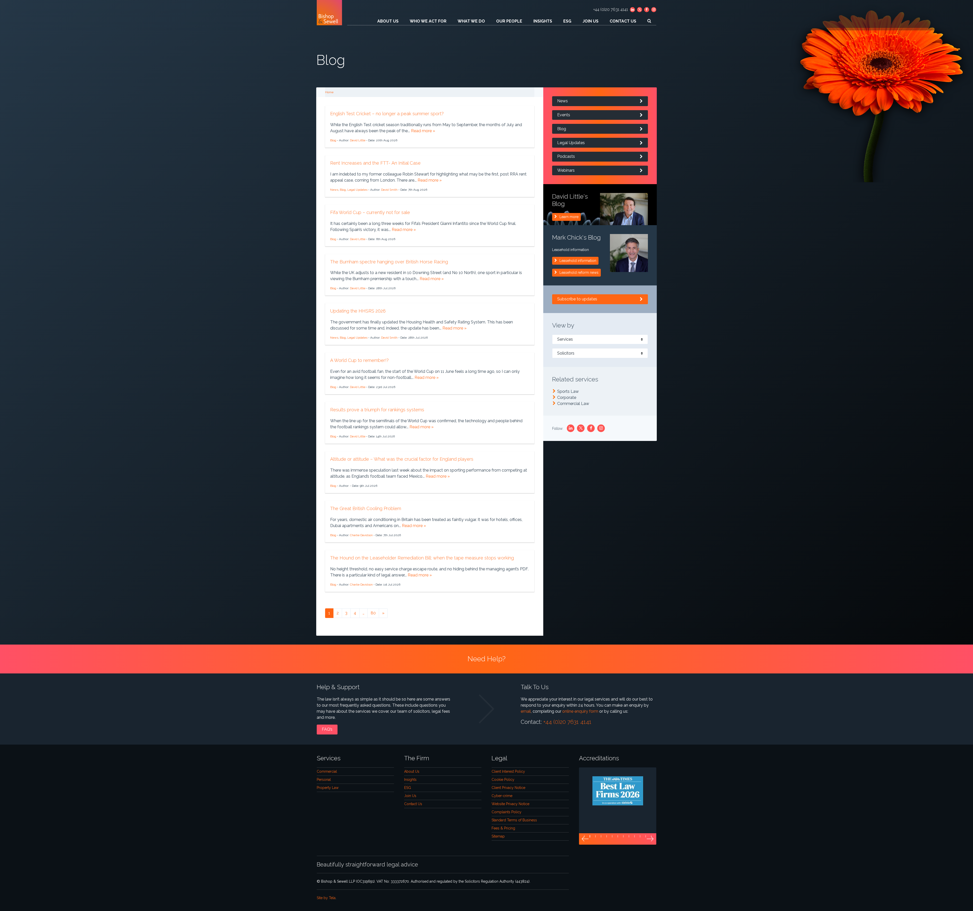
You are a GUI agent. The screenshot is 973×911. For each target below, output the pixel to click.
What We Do (471, 21)
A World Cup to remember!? (359, 360)
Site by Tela (326, 898)
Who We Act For (428, 21)
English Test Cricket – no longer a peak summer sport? (387, 113)
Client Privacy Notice (508, 788)
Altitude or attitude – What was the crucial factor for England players (401, 459)
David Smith (389, 189)
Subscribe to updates (577, 299)
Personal (324, 780)
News (334, 189)
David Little (357, 140)
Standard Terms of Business (514, 820)
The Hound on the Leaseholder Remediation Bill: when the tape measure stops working (422, 557)
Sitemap (498, 836)
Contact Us (623, 21)
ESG (567, 21)
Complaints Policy (506, 812)
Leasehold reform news (578, 272)
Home (329, 92)
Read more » (423, 130)
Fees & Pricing (503, 828)
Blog (333, 140)
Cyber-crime (502, 796)
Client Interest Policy (508, 771)
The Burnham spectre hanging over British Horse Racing (389, 261)
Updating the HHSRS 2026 (358, 311)
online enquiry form (580, 711)
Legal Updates (357, 189)
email (526, 711)
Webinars (566, 170)
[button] (585, 839)
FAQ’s (327, 729)
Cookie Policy (503, 780)
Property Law (328, 788)
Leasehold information (577, 261)
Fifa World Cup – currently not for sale (370, 212)
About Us (388, 21)
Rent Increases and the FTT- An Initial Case (375, 163)
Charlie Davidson (361, 535)
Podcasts (566, 156)
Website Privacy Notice (510, 804)
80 (373, 613)
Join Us (590, 21)
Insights (542, 21)
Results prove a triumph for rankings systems (377, 409)
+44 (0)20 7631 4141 (610, 9)
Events (563, 114)
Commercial (327, 771)
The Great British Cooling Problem (365, 508)
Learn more (568, 217)
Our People (509, 21)
